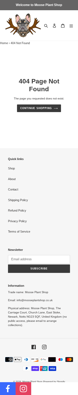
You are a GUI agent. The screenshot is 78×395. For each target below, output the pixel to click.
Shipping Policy (18, 200)
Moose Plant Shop (32, 381)
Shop (11, 168)
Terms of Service (19, 231)
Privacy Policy (17, 221)
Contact (13, 189)
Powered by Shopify (54, 381)
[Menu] (71, 25)
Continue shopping (36, 108)
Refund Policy (17, 210)
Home (4, 43)
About (12, 179)
